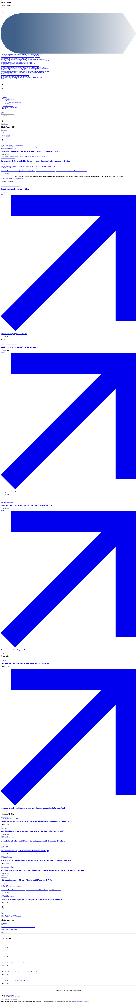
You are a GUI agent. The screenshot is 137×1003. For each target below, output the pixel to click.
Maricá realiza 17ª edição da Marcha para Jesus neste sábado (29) (15, 58)
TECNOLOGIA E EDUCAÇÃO (8, 148)
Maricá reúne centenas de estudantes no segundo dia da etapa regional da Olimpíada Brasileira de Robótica (25, 71)
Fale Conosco (6, 135)
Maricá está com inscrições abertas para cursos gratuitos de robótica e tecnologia (30, 151)
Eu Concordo (85, 1001)
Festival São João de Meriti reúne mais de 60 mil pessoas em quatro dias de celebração (20, 66)
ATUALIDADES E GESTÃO (8, 158)
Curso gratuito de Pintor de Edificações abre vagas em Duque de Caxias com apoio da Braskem (35, 161)
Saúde (7, 103)
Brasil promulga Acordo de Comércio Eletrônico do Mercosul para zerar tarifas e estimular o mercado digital (25, 68)
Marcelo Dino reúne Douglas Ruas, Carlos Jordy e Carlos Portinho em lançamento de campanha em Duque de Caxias (44, 171)
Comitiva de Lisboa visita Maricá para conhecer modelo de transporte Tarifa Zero (19, 63)
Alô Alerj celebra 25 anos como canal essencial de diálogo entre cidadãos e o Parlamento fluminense (23, 69)
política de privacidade (77, 1001)
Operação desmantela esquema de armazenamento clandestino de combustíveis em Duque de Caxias (23, 67)
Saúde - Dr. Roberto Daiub (7, 502)
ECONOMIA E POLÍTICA (7, 857)
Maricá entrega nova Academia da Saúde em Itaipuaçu (13, 78)
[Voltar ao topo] (2, 10)
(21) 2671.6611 (6, 137)
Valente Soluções (13, 999)
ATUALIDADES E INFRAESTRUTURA (10, 818)
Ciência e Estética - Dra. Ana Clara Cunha (10, 186)
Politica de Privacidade (8, 995)
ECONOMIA (4, 828)
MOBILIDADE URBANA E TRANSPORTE (11, 886)
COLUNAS (6, 98)
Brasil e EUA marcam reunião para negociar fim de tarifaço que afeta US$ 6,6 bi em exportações (22, 59)
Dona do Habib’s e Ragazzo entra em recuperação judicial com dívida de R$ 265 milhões (21, 55)
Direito (7, 100)
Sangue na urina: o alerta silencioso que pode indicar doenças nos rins (26, 505)
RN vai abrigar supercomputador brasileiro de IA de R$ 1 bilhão (15, 75)
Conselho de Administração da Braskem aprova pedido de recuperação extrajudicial (19, 64)
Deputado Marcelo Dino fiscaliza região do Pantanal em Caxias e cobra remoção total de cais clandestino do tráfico (26, 60)
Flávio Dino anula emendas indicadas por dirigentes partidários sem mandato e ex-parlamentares (22, 72)
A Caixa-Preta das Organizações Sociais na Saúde (19, 347)
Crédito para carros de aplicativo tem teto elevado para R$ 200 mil (15, 76)
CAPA (4, 97)
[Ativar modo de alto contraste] (1, 10)
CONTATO (6, 108)
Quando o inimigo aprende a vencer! (14, 334)
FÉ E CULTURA (5, 847)
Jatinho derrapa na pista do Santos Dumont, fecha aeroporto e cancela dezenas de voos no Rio (22, 54)
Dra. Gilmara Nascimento (15, 102)
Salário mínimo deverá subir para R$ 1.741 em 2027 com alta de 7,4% (16, 62)
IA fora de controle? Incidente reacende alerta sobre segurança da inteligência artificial (33, 808)
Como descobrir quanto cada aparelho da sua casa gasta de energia (25, 663)
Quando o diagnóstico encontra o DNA (15, 189)
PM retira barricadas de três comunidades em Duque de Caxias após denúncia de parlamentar (21, 73)
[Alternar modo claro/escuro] (1, 8)
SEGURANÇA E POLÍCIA (7, 867)
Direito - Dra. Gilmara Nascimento (8, 344)
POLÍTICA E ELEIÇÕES (7, 167)
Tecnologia (8, 104)
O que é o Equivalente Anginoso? (13, 650)
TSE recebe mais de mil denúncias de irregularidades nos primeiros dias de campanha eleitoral (22, 77)
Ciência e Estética (10, 99)
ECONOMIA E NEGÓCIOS (7, 838)
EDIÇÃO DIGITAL (8, 106)
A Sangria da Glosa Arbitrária (12, 492)
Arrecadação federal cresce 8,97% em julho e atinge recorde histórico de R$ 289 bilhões (20, 57)
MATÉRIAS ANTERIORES (10, 107)
